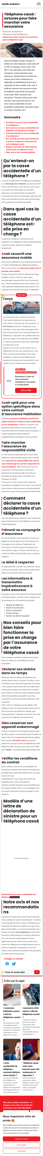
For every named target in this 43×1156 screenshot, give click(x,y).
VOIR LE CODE (26, 390)
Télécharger (15, 897)
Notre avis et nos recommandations (20, 152)
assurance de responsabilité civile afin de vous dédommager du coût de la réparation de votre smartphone (20, 464)
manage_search (38, 3)
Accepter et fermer (21, 1139)
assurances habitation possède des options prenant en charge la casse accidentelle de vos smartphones (21, 421)
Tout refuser (21, 1151)
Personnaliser (21, 1145)
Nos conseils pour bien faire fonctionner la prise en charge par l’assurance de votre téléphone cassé (22, 141)
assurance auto (19, 740)
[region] (21, 1134)
